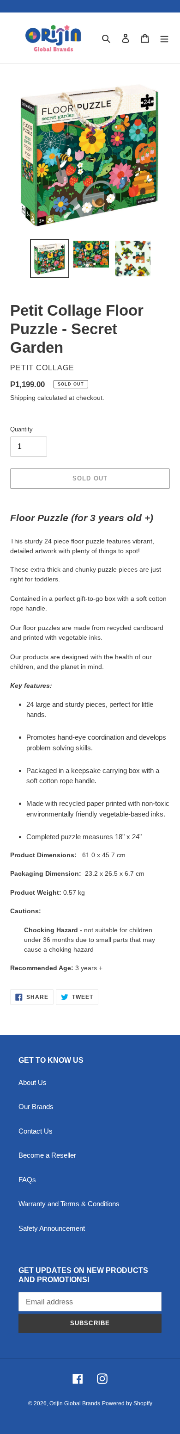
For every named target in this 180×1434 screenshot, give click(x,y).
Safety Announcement (51, 1228)
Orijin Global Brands (74, 1403)
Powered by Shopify (127, 1403)
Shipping (23, 397)
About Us (32, 1082)
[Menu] (164, 38)
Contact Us (35, 1131)
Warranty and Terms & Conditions (69, 1204)
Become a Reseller (47, 1155)
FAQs (27, 1180)
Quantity (21, 429)
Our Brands (36, 1106)
